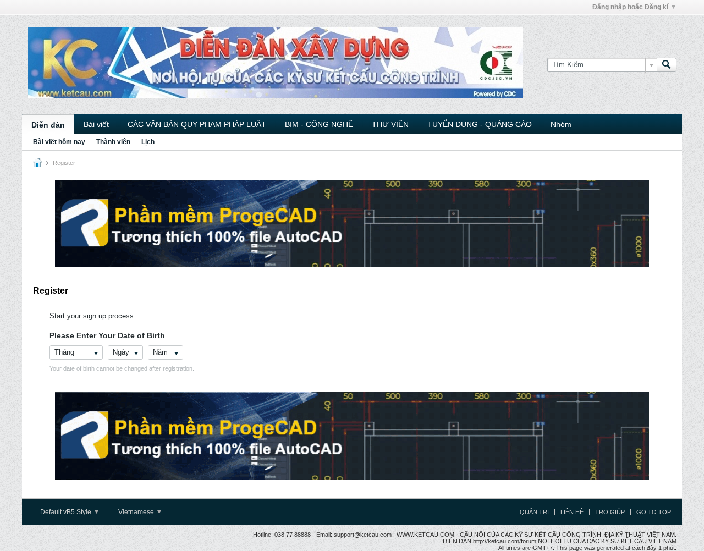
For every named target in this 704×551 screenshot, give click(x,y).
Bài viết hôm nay (59, 142)
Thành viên (113, 142)
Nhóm (561, 124)
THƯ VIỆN (390, 124)
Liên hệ (572, 512)
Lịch (148, 142)
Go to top (653, 512)
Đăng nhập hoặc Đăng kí (630, 7)
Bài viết (96, 124)
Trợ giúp (610, 512)
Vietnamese (137, 512)
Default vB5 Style (66, 512)
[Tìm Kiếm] (666, 65)
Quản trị (534, 512)
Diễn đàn (48, 124)
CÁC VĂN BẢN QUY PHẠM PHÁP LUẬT (197, 124)
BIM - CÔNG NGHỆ (319, 124)
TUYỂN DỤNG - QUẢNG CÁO (479, 124)
